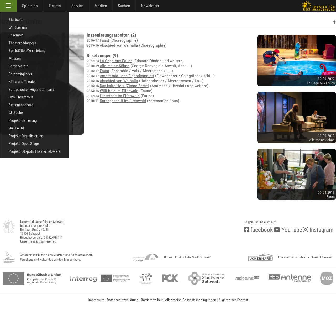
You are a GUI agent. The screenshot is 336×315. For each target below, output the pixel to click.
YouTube (291, 229)
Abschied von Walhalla (119, 45)
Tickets (55, 5)
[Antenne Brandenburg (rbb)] (290, 278)
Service (77, 5)
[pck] (170, 278)
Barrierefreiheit (152, 300)
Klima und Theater (22, 81)
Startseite (16, 19)
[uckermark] (260, 257)
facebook (261, 229)
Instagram (320, 229)
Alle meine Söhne (114, 65)
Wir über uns (18, 27)
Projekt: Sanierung (23, 120)
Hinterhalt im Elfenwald (120, 95)
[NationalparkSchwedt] (146, 257)
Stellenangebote (21, 105)
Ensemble (16, 35)
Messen (15, 58)
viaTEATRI (16, 128)
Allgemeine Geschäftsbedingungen (190, 300)
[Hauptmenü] (8, 6)
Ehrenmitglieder (20, 74)
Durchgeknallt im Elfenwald (123, 100)
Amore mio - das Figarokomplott (127, 75)
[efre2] (32, 278)
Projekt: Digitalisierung (26, 136)
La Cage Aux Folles (116, 60)
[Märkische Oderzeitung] (326, 278)
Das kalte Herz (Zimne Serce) (124, 85)
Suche (18, 112)
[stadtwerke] (206, 278)
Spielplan (30, 5)
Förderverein (18, 66)
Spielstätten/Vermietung (27, 50)
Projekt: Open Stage (24, 143)
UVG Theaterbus (21, 97)
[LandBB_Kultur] (9, 257)
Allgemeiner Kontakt (233, 300)
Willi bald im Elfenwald (119, 90)
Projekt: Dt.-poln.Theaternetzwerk (35, 151)
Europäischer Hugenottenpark (31, 89)
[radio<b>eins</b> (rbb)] (246, 278)
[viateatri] (145, 278)
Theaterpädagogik (22, 43)
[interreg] (100, 278)
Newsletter (150, 5)
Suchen (124, 5)
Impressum (96, 300)
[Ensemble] (334, 22)
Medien (100, 5)
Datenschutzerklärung (123, 300)
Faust (104, 40)
